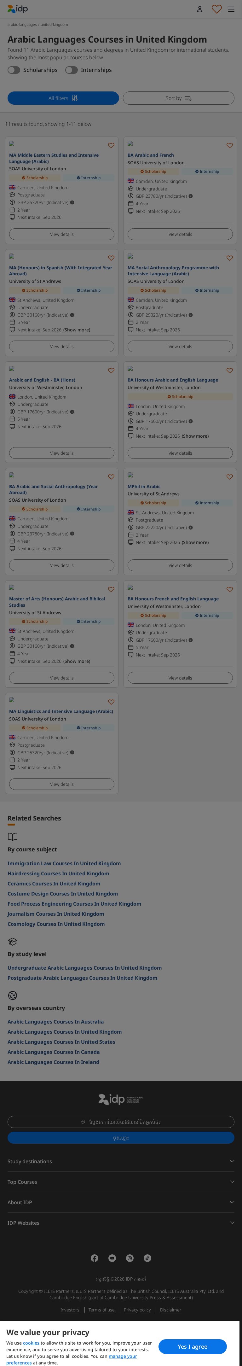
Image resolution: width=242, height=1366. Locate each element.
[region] (119, 1343)
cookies (32, 1343)
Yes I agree (192, 1346)
